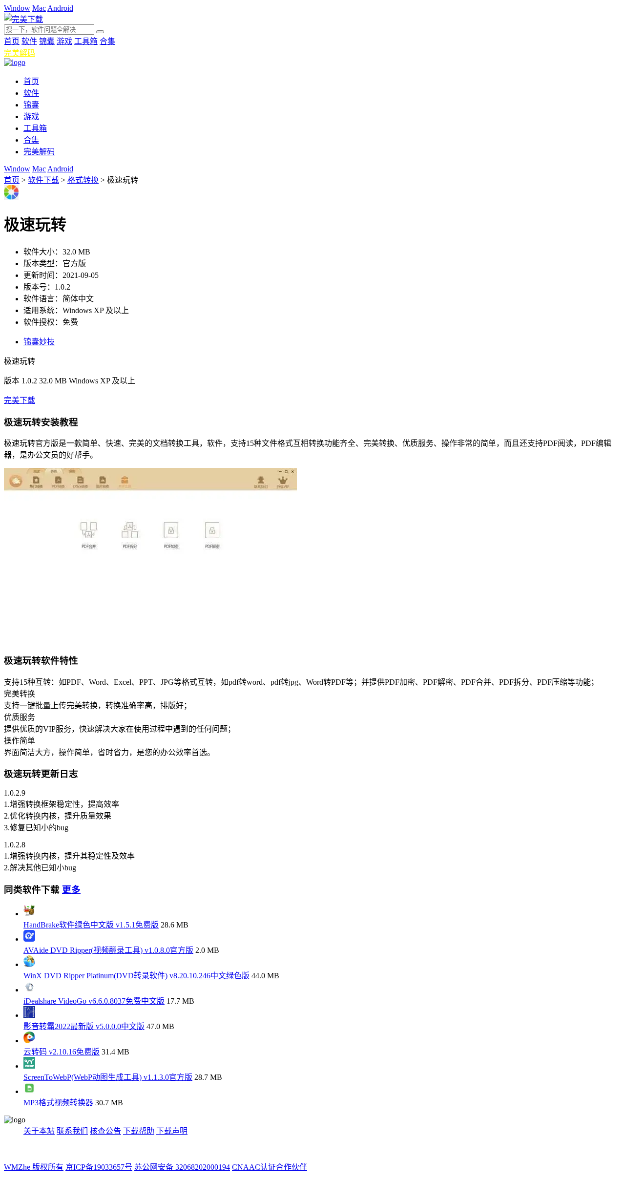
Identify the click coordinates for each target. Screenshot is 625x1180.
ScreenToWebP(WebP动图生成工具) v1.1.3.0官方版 (107, 1077)
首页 (12, 41)
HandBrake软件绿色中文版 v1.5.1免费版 (91, 925)
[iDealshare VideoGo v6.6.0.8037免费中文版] (29, 990)
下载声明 (172, 1131)
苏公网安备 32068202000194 (182, 1167)
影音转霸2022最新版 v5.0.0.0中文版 (84, 1026)
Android (60, 8)
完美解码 (19, 53)
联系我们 (72, 1131)
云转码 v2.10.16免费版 (61, 1052)
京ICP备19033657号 (98, 1167)
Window (17, 8)
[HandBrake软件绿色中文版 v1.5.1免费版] (29, 913)
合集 (107, 41)
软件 (29, 41)
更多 (71, 890)
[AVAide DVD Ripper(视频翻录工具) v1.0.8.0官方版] (29, 939)
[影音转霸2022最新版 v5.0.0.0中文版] (29, 1015)
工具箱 (86, 41)
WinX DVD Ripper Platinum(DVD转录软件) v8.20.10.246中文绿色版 (136, 975)
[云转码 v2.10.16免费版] (29, 1040)
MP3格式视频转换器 (58, 1102)
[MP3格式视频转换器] (29, 1091)
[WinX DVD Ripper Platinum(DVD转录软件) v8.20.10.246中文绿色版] (29, 964)
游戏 (64, 41)
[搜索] (100, 31)
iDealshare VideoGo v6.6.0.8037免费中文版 (94, 1001)
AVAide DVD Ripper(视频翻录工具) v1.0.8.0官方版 (108, 950)
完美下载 (19, 400)
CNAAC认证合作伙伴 (269, 1167)
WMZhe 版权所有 (33, 1167)
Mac (39, 8)
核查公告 (105, 1131)
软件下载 (43, 180)
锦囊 (47, 41)
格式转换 (83, 180)
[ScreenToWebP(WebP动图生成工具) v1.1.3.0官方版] (29, 1066)
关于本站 (39, 1131)
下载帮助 (138, 1131)
